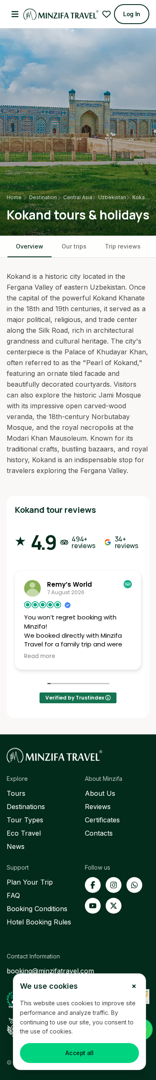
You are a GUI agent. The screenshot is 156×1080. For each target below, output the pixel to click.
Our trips (74, 246)
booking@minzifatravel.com (50, 971)
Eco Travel (24, 833)
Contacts (99, 833)
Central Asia (77, 197)
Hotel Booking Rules (39, 922)
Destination (43, 197)
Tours (16, 793)
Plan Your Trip (30, 882)
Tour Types (25, 820)
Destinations (26, 806)
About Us (100, 793)
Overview (29, 246)
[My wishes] (106, 14)
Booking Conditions (37, 908)
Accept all (79, 1052)
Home (14, 197)
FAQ (13, 895)
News (16, 846)
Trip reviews (123, 246)
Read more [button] (39, 656)
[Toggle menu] (15, 14)
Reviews (98, 806)
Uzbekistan (112, 197)
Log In (131, 13)
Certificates (102, 820)
